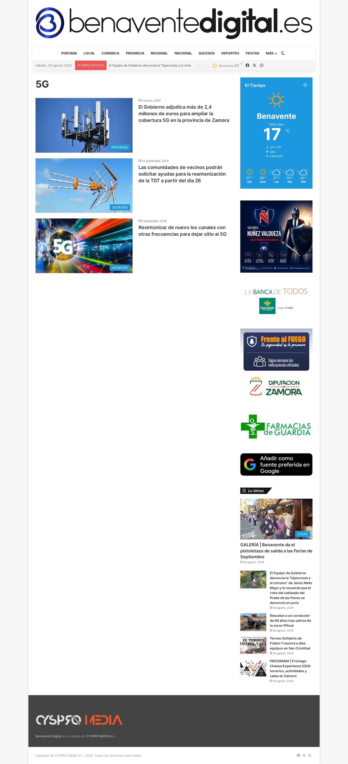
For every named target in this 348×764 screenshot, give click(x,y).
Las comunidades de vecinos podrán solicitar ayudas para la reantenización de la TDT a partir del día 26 (182, 173)
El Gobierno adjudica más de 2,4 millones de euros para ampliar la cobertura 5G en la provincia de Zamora (183, 113)
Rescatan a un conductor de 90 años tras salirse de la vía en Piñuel (158, 65)
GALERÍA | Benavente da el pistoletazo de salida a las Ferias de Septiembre (276, 550)
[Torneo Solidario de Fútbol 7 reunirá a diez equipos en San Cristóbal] (253, 645)
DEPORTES (230, 53)
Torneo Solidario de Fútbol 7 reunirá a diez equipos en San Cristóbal (290, 643)
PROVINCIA (135, 53)
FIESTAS (252, 53)
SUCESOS (207, 53)
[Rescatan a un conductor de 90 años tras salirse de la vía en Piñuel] (253, 622)
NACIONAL (183, 53)
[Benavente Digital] (174, 22)
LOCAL (89, 53)
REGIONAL (159, 53)
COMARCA (110, 53)
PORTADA (69, 53)
